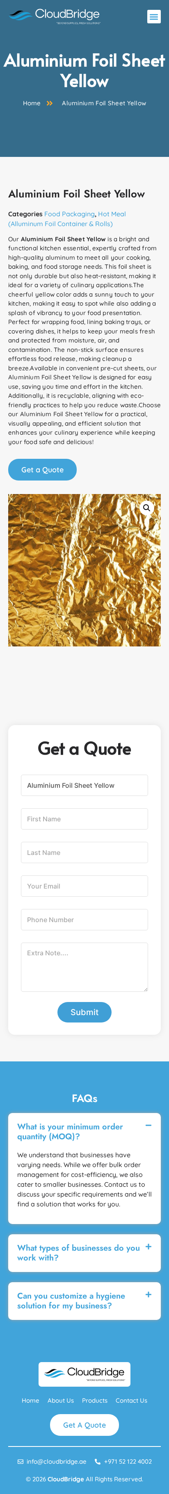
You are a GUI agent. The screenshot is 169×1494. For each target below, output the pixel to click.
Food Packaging (69, 214)
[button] (154, 16)
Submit (84, 1012)
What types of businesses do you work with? (78, 1253)
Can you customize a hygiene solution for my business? (71, 1301)
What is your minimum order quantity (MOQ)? (70, 1132)
